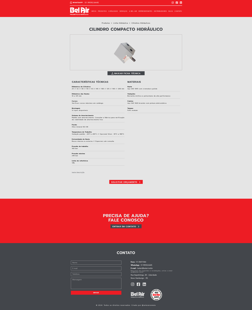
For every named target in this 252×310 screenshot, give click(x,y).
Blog (171, 11)
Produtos (102, 11)
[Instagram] (172, 2)
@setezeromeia (149, 305)
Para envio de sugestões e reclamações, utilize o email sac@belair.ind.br (151, 271)
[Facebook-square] (177, 2)
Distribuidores (160, 11)
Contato (178, 11)
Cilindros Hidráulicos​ (141, 23)
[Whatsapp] (71, 2)
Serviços (123, 11)
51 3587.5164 (138, 262)
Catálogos (113, 11)
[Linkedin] (181, 2)
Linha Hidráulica (120, 23)
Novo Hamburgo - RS (139, 278)
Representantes (145, 11)
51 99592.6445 (141, 265)
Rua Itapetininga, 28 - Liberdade (144, 275)
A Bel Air (133, 11)
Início (93, 11)
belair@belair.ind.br (142, 268)
